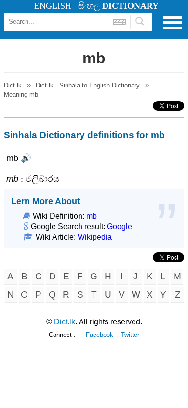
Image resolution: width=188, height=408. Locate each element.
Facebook (99, 334)
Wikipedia (95, 237)
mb (91, 216)
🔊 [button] (26, 158)
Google (119, 226)
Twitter (130, 334)
